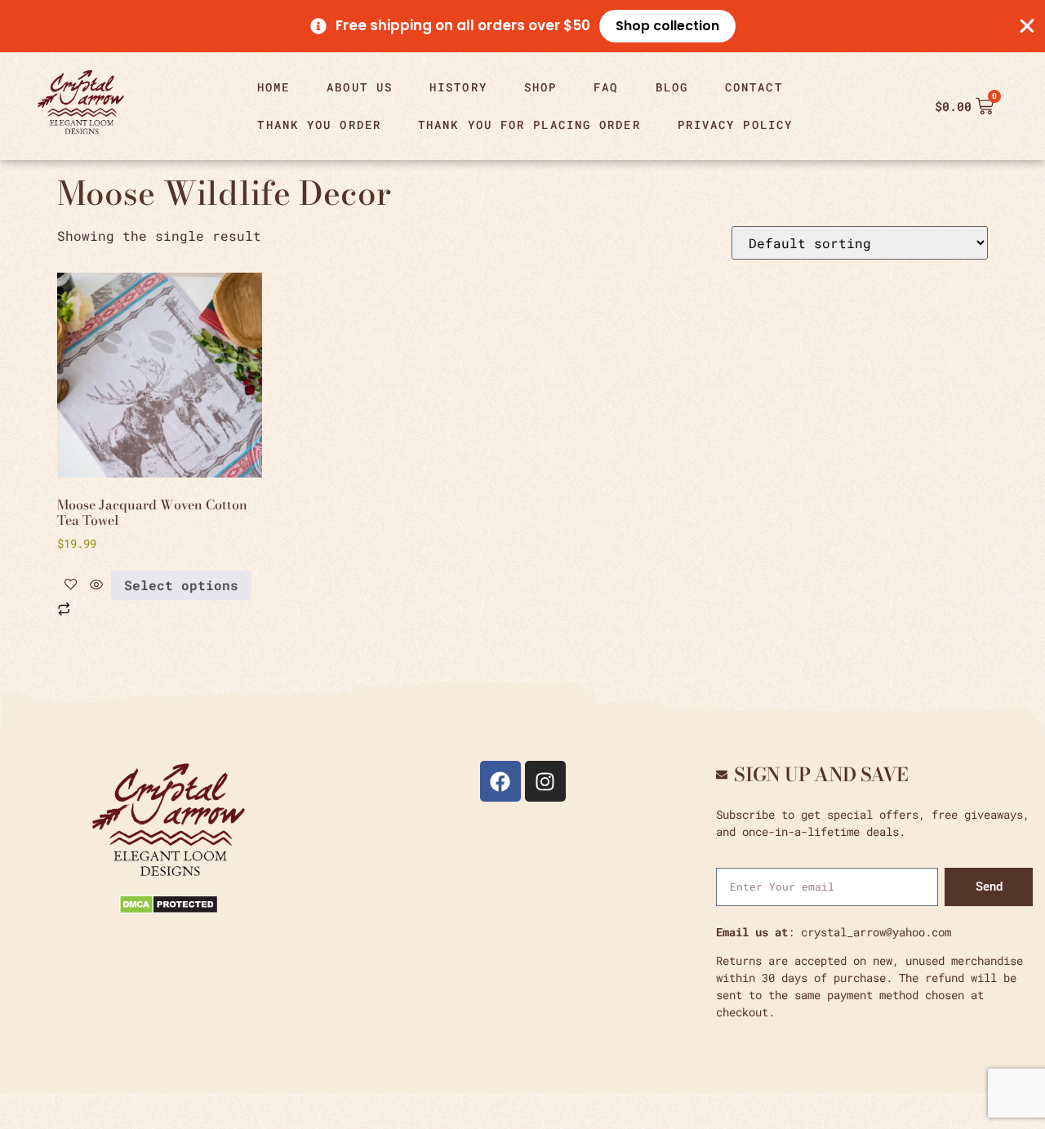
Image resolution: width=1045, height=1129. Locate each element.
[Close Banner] (1027, 26)
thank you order (319, 124)
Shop (540, 87)
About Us (360, 87)
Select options (181, 584)
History (458, 87)
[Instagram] (545, 781)
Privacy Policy (735, 124)
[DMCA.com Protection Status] (168, 909)
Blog (672, 87)
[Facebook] (500, 781)
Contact (754, 87)
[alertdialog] (522, 26)
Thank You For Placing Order (529, 124)
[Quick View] (96, 584)
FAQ (606, 87)
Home (273, 87)
